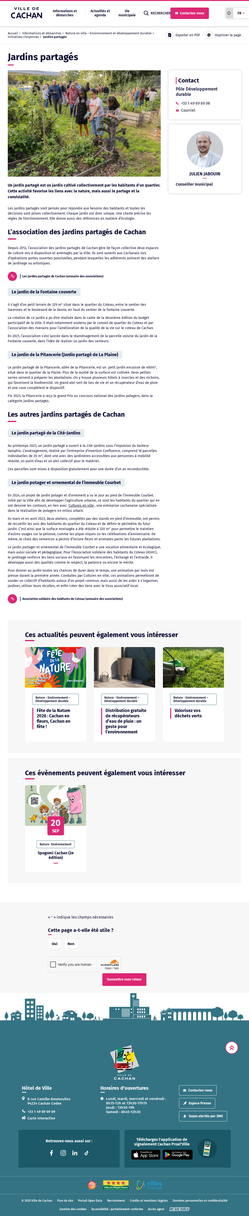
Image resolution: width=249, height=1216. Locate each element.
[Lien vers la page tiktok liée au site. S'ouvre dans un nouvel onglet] (86, 1153)
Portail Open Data (90, 1200)
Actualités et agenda (100, 13)
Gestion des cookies (73, 1209)
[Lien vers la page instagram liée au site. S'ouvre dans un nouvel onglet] (63, 1153)
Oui (54, 944)
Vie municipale (127, 13)
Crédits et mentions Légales (149, 1200)
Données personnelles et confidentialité (200, 1200)
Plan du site (65, 1200)
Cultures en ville (81, 506)
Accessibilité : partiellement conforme (117, 1209)
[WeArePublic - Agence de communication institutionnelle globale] (179, 1209)
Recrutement (116, 1200)
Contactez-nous (192, 13)
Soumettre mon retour (124, 979)
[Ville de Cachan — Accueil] (26, 17)
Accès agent (156, 1209)
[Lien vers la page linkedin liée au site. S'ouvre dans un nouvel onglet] (75, 1153)
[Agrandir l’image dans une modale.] (84, 123)
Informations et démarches (65, 13)
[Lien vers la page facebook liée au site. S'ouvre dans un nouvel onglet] (51, 1153)
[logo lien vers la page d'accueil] (124, 1062)
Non (71, 944)
